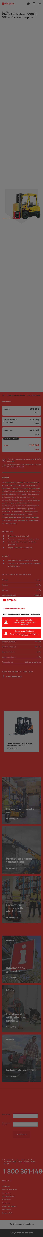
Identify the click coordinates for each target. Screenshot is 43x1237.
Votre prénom (6, 1114)
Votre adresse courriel (6, 1123)
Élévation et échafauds (16, 395)
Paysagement (6, 1200)
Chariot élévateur (33, 395)
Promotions (5, 1203)
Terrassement (6, 1210)
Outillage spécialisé (8, 1196)
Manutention (6, 1193)
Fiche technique (14, 677)
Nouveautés (6, 1186)
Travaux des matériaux (9, 1206)
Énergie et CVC (7, 1213)
